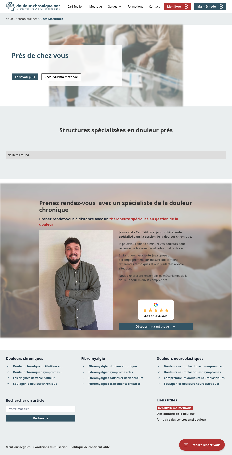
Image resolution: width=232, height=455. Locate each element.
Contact (154, 7)
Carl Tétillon (75, 7)
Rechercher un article (25, 400)
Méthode (95, 7)
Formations (135, 7)
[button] (115, 6)
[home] (33, 6)
